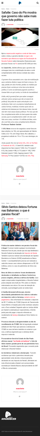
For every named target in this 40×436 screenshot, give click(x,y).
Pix (16, 64)
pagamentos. (6, 300)
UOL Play (31, 156)
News (7, 9)
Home (3, 9)
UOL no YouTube (31, 143)
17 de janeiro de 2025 (23, 24)
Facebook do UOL (9, 145)
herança (15, 315)
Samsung (4, 156)
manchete (10, 24)
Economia (13, 9)
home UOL (22, 143)
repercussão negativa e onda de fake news (21, 53)
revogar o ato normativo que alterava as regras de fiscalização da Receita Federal (18, 58)
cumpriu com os (29, 297)
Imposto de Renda (30, 253)
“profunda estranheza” (21, 341)
